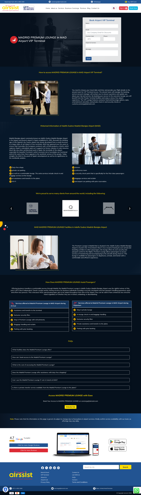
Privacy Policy (45, 482)
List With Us (76, 475)
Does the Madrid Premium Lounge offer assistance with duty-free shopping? (39, 372)
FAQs (74, 477)
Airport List (44, 480)
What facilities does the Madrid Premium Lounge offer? (31, 350)
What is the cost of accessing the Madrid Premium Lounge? (33, 365)
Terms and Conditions (79, 482)
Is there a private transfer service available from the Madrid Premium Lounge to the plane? (44, 388)
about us (54, 8)
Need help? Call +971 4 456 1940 (14, 2)
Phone (106, 36)
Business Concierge (72, 8)
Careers (74, 480)
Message (88, 49)
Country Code (90, 36)
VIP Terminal (45, 475)
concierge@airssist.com (58, 2)
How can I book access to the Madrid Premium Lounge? (32, 357)
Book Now (133, 8)
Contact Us (95, 8)
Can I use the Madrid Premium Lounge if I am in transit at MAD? (35, 380)
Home (48, 8)
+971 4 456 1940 (17, 488)
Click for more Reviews (28, 450)
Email (87, 30)
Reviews (83, 8)
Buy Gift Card (132, 2)
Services (61, 8)
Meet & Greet (45, 472)
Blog (88, 8)
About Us (44, 477)
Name (87, 23)
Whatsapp (97, 2)
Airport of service (91, 42)
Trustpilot (27, 438)
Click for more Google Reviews (29, 445)
